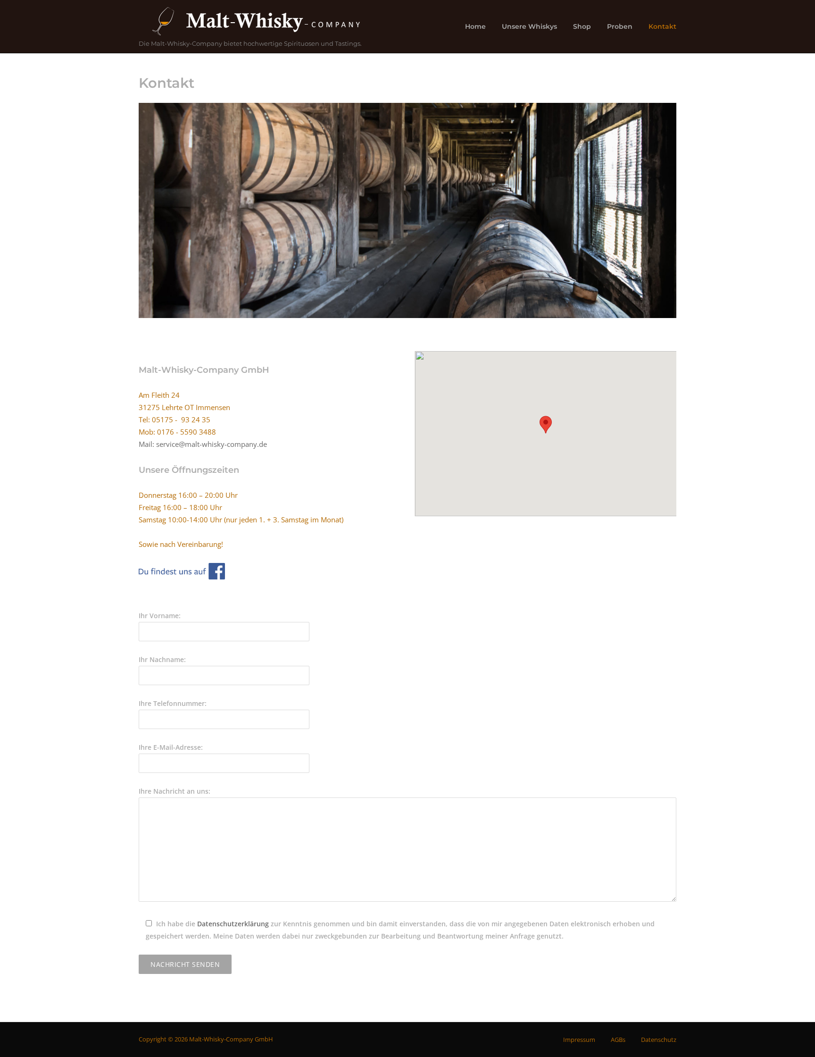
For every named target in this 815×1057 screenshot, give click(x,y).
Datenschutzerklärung (233, 924)
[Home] (254, 21)
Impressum (579, 1039)
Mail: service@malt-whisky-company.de (203, 444)
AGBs (618, 1039)
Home (475, 26)
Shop (582, 26)
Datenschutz (658, 1039)
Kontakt (662, 26)
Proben (619, 26)
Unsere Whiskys (529, 26)
